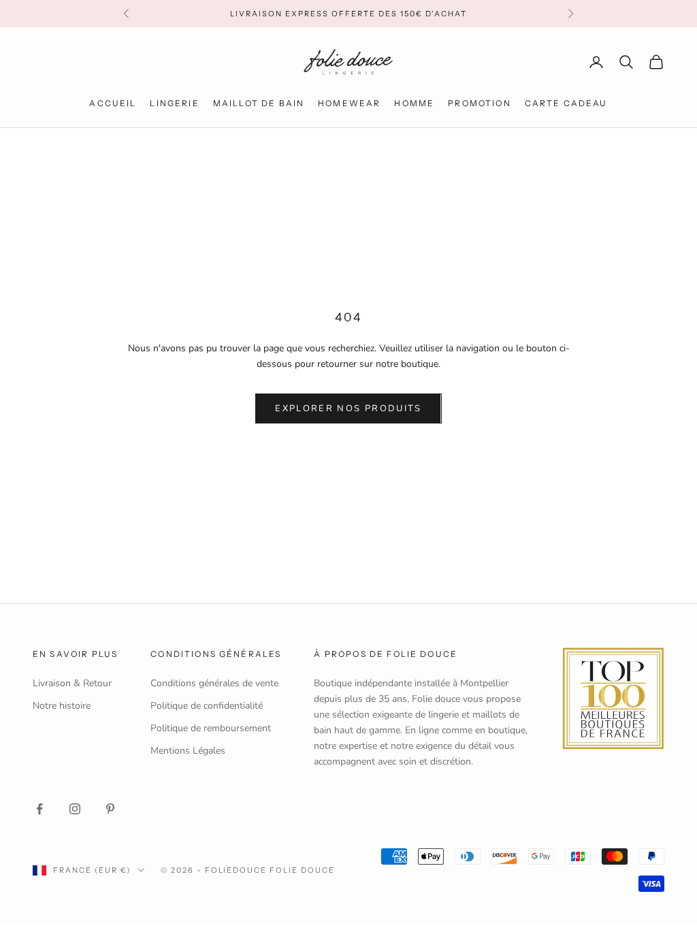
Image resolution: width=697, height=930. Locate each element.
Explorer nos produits (348, 408)
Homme (414, 103)
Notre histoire (62, 705)
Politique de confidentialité (206, 705)
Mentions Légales (187, 750)
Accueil (112, 103)
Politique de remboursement (210, 728)
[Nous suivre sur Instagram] (75, 809)
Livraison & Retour (72, 683)
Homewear (349, 103)
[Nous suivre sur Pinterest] (110, 809)
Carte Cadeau (566, 103)
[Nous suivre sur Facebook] (39, 809)
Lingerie (174, 103)
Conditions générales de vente (214, 683)
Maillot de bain (258, 103)
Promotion (479, 103)
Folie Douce (302, 870)
